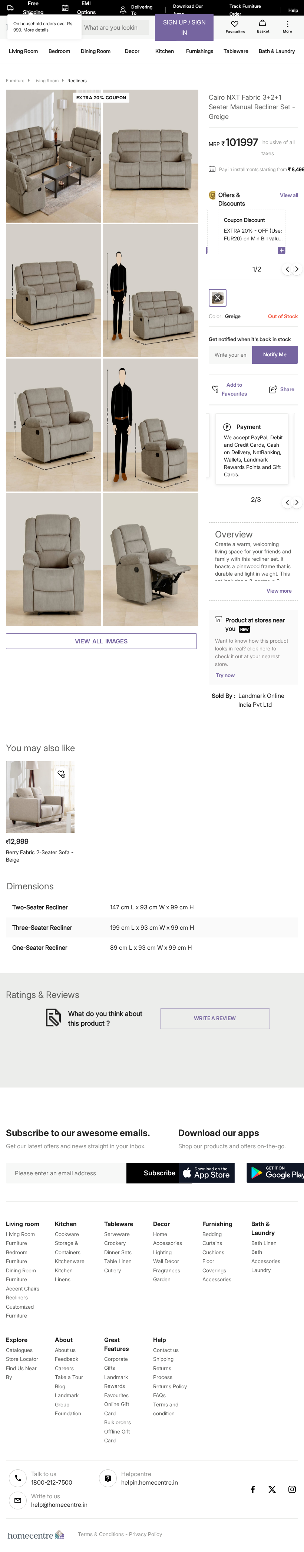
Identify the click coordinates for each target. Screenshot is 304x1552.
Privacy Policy (145, 1534)
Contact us (166, 1350)
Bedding (212, 1234)
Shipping (163, 1359)
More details (36, 30)
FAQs (159, 1395)
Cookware (67, 1234)
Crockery (115, 1243)
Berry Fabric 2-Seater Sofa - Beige (39, 856)
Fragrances (166, 1270)
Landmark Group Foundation (68, 1404)
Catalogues (19, 1350)
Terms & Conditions (101, 1534)
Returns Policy (170, 1386)
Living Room (46, 80)
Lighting (162, 1252)
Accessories (216, 1279)
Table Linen (118, 1261)
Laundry (261, 1270)
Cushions (213, 1252)
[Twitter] (272, 1489)
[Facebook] (252, 1489)
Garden (162, 1279)
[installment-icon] (214, 169)
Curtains (212, 1243)
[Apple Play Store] (206, 1173)
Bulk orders (117, 1422)
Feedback (66, 1359)
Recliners (77, 80)
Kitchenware (70, 1261)
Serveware (117, 1234)
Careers (64, 1368)
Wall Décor (166, 1261)
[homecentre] (37, 1534)
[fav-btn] (61, 774)
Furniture (15, 80)
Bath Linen (264, 1243)
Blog (60, 1386)
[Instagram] (292, 1489)
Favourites (116, 1395)
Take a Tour (69, 1377)
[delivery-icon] (228, 427)
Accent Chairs (22, 1288)
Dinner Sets (118, 1252)
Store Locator (22, 1359)
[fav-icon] (235, 25)
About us (65, 1350)
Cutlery (112, 1270)
